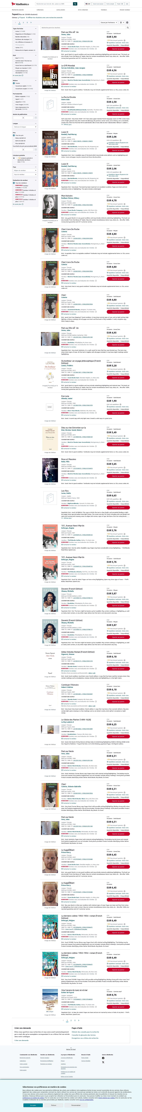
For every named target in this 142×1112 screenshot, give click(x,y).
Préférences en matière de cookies (68, 1072)
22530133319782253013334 (83, 238)
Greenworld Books (74, 309)
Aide (127, 4)
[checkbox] (14, 31)
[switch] (15, 158)
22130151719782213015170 (83, 661)
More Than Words (74, 410)
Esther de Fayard (67, 992)
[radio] (14, 86)
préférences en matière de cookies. (33, 1098)
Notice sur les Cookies (67, 1076)
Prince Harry (66, 852)
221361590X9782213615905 (83, 205)
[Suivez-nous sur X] (103, 1062)
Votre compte (110, 4)
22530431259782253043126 (83, 535)
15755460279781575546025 (83, 999)
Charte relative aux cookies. (106, 1098)
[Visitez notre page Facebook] (103, 1058)
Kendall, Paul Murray (69, 134)
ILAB (94, 673)
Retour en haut (71, 1049)
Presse (63, 1061)
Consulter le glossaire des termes (84, 1035)
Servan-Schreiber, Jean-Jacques (73, 68)
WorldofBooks (72, 146)
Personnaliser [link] (76, 1105)
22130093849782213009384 (83, 74)
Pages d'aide (84, 1057)
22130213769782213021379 (83, 405)
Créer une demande (21, 1040)
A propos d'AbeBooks (67, 1057)
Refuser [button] (53, 1105)
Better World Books (74, 766)
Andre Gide (65, 99)
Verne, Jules (65, 34)
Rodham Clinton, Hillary (70, 198)
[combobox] (54, 4)
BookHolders (72, 734)
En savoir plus (17, 75)
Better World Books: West (76, 798)
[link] (127, 22)
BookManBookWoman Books (77, 110)
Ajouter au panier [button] (118, 49)
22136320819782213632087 (83, 694)
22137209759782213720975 (83, 468)
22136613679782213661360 (83, 372)
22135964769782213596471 (83, 927)
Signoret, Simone (67, 654)
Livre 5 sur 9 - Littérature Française (76, 929)
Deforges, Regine (67, 528)
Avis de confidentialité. (87, 1100)
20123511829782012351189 (83, 41)
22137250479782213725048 (83, 859)
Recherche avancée (18, 10)
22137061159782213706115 (83, 598)
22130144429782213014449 (83, 729)
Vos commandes (24, 1067)
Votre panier (23, 1070)
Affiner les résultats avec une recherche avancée (45, 17)
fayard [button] (22, 17)
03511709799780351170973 (83, 141)
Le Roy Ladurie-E (67, 722)
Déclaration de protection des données (69, 1067)
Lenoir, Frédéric (67, 366)
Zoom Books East (73, 46)
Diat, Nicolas (66, 430)
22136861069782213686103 (83, 437)
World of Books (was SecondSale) (79, 80)
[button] (15, 22)
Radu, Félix (65, 462)
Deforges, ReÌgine (68, 920)
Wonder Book (72, 666)
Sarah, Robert (77, 430)
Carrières (63, 1064)
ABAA (90, 673)
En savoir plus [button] (17, 204)
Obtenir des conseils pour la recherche (85, 1032)
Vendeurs (104, 10)
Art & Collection (83, 10)
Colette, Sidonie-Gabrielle (71, 786)
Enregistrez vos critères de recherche (85, 1038)
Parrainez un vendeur (46, 1064)
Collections (40, 10)
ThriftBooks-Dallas (74, 540)
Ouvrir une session (98, 4)
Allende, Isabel (66, 398)
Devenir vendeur (125, 10)
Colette (64, 232)
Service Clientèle (85, 1061)
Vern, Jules (65, 754)
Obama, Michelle (67, 591)
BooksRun (71, 342)
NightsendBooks (73, 503)
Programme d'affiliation (46, 1061)
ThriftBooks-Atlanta (75, 572)
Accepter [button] (33, 1105)
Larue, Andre (66, 493)
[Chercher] (75, 4)
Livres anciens (61, 10)
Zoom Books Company (75, 210)
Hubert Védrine (67, 687)
